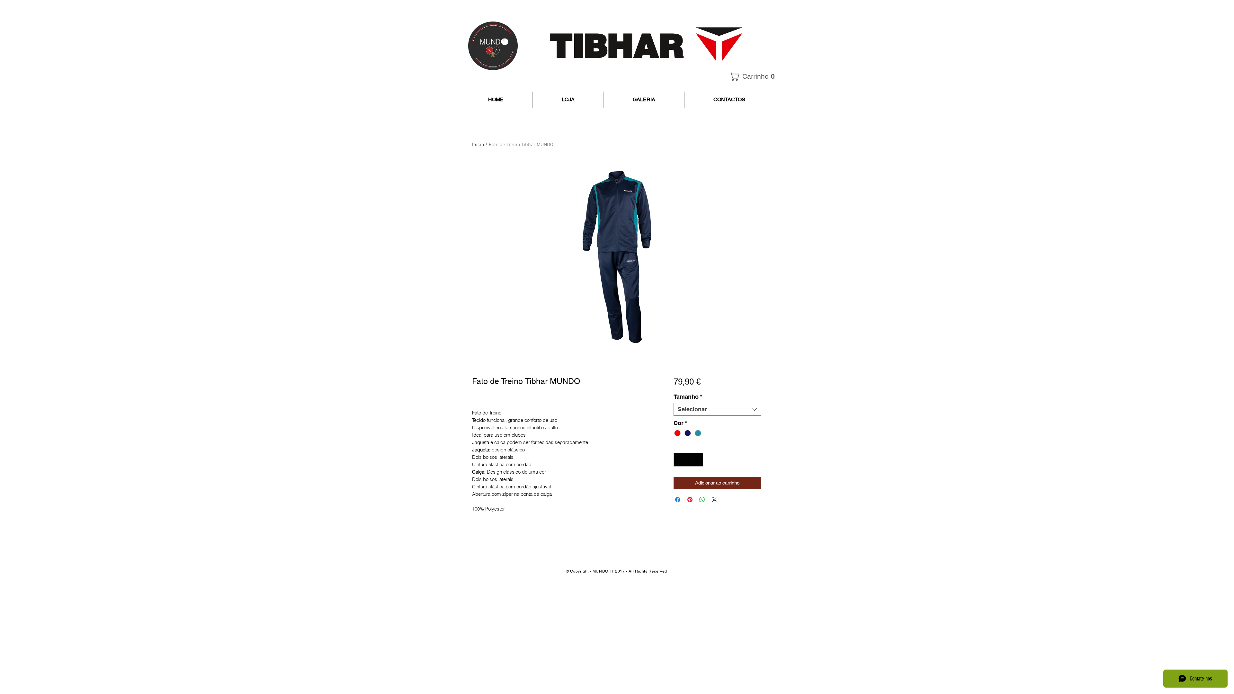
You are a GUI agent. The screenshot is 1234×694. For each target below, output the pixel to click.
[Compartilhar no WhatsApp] (702, 499)
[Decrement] (679, 459)
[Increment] (697, 459)
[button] (754, 76)
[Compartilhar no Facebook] (678, 499)
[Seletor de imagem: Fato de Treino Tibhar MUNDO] (591, 353)
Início (478, 145)
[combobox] (717, 409)
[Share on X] (714, 499)
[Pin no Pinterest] (690, 499)
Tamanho (688, 396)
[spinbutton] (688, 459)
